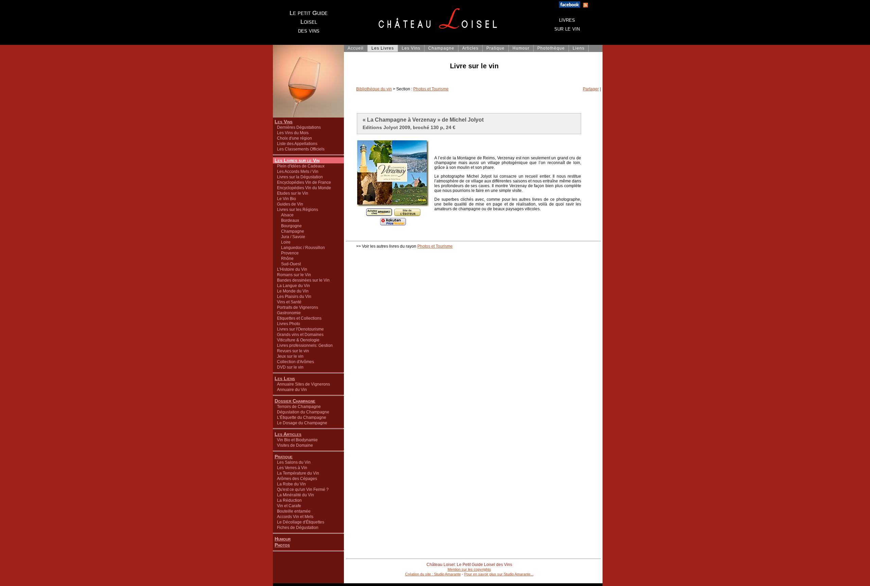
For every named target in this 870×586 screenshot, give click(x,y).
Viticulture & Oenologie (298, 340)
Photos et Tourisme (431, 89)
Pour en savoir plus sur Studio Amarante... (499, 574)
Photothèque (551, 48)
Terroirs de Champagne (299, 406)
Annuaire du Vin (292, 389)
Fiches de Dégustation (297, 527)
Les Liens (285, 378)
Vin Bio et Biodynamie (297, 440)
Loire (284, 242)
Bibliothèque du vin (374, 89)
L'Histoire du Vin (292, 269)
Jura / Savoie (291, 236)
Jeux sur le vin (290, 356)
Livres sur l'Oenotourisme (300, 329)
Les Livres (382, 48)
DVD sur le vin (290, 367)
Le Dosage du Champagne (302, 423)
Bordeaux (288, 220)
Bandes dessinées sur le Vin (303, 280)
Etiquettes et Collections (299, 318)
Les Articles (288, 434)
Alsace (285, 215)
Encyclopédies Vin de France (304, 182)
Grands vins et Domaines (300, 334)
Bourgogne (289, 226)
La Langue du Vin (293, 285)
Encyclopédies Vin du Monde (304, 187)
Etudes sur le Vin (292, 193)
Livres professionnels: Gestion (305, 345)
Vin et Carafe (289, 505)
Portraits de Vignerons (297, 307)
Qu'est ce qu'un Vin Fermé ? (303, 489)
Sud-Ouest (289, 264)
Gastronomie (289, 312)
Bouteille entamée (294, 511)
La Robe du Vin (291, 484)
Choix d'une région (294, 138)
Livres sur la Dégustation (300, 177)
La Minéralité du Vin (295, 495)
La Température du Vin (298, 473)
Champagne (290, 231)
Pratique (284, 456)
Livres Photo (288, 323)
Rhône (285, 258)
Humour (283, 538)
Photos (282, 545)
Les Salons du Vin (294, 462)
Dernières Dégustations (299, 127)
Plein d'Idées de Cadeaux (301, 166)
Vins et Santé (289, 302)
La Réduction (289, 500)
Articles (470, 48)
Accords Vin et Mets (295, 516)
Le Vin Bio (286, 198)
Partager (591, 89)
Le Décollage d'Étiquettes (300, 522)
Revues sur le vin (293, 351)
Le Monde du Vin (293, 291)
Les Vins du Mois (293, 132)
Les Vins (284, 121)
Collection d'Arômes (295, 361)
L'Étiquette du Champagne (301, 417)
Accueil (356, 48)
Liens (579, 48)
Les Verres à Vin (292, 467)
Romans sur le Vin (294, 274)
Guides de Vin (290, 204)
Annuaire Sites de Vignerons (303, 384)
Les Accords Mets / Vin (297, 171)
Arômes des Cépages (297, 478)
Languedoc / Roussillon (301, 247)
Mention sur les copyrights (469, 569)
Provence (288, 253)
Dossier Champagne (295, 401)
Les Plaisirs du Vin (294, 296)
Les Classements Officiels (301, 149)
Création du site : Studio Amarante (433, 574)
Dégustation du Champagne (303, 412)
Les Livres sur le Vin (297, 160)
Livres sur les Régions (297, 209)
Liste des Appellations (297, 143)
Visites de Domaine (295, 445)
